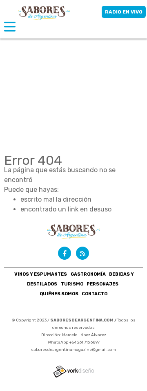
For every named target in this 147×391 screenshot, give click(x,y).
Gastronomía (88, 274)
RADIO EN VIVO (124, 12)
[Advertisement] (73, 77)
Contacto (94, 294)
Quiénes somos (59, 294)
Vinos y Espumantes (40, 274)
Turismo (72, 284)
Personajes (102, 284)
